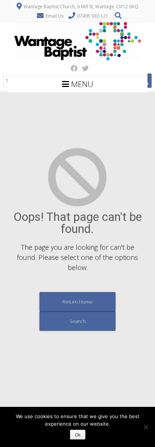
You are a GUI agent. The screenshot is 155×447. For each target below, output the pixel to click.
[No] (145, 427)
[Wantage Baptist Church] (77, 58)
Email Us (55, 16)
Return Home (77, 301)
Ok (78, 435)
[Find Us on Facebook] (72, 68)
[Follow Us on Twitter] (83, 68)
